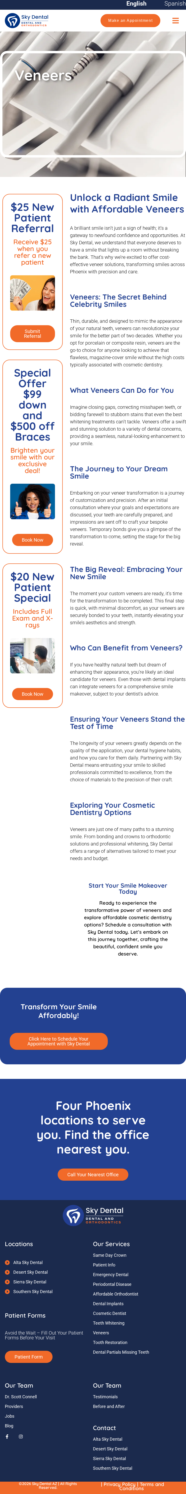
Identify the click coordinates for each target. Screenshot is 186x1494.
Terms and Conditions (141, 1486)
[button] (175, 20)
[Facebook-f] (7, 1436)
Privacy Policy (120, 1484)
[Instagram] (21, 1436)
